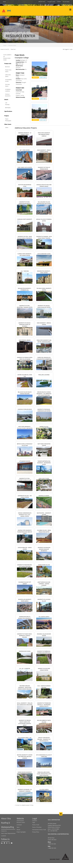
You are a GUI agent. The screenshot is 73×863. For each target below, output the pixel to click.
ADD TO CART (43, 77)
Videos (6, 127)
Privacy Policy (35, 832)
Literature (19, 824)
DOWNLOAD (35, 77)
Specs (18, 827)
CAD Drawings (7, 103)
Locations (3, 835)
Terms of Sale (35, 824)
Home (4, 1)
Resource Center (51, 1)
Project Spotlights (21, 832)
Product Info (7, 63)
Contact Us (4, 831)
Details (6, 99)
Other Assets (7, 124)
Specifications (8, 111)
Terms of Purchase (36, 827)
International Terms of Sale (39, 829)
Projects (6, 116)
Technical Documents (7, 95)
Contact (59, 1)
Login (71, 49)
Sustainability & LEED (8, 80)
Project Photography (8, 119)
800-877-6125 (42, 1)
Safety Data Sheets (8, 75)
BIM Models (8, 107)
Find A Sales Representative (8, 833)
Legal (33, 822)
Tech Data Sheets (7, 85)
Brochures (7, 66)
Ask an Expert (66, 1)
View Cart (13, 49)
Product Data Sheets (8, 70)
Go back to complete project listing (24, 805)
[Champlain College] (39, 68)
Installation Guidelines (7, 90)
